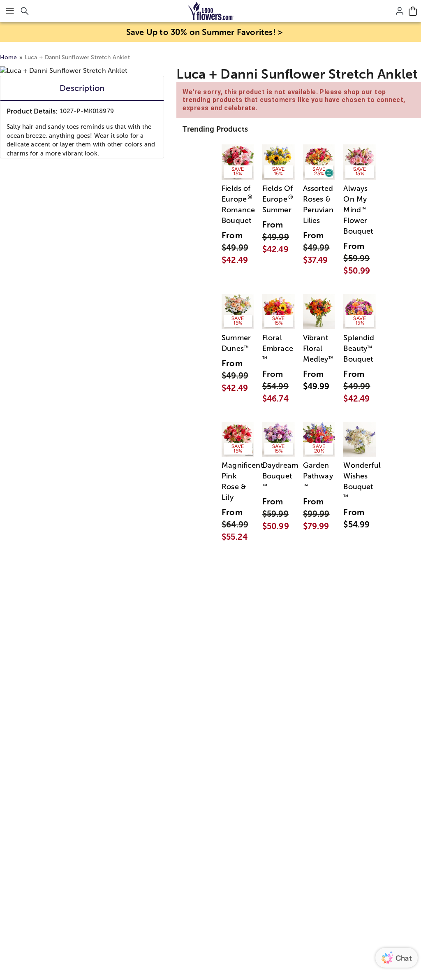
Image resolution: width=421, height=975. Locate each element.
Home (8, 57)
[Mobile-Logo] (211, 11)
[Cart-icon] (413, 11)
